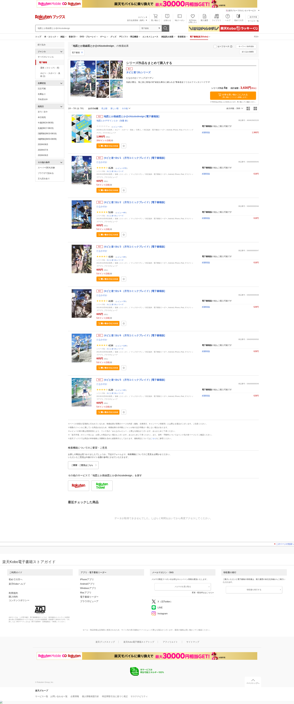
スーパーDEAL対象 (46, 168)
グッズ (113, 37)
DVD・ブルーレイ (88, 37)
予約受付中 (43, 99)
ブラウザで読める (46, 173)
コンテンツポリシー (19, 600)
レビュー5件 (121, 257)
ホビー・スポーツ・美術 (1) (50, 74)
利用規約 (13, 593)
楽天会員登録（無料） (136, 20)
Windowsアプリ (88, 588)
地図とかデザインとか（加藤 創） (112, 120)
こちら (153, 438)
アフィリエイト (170, 642)
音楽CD (72, 37)
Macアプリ (85, 592)
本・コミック (50, 37)
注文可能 (42, 88)
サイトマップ (192, 642)
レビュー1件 (117, 127)
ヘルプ (227, 20)
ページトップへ (253, 683)
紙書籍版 (206, 132)
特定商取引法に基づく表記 (115, 696)
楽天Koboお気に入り (192, 21)
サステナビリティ (139, 696)
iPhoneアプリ (87, 579)
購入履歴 (204, 20)
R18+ (256, 37)
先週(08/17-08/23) (45, 128)
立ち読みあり (44, 178)
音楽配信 (182, 37)
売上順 (104, 108)
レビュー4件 (121, 212)
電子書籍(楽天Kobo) (199, 37)
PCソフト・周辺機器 (128, 37)
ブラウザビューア (89, 601)
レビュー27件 (121, 168)
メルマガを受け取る (182, 587)
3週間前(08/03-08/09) (47, 139)
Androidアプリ (87, 583)
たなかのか (101, 162)
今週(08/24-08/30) (45, 123)
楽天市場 (253, 17)
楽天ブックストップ (105, 642)
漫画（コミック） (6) (49, 68)
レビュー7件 (121, 301)
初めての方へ (16, 579)
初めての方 (238, 20)
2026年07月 (43, 150)
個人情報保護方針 (90, 696)
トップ (38, 37)
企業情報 (74, 696)
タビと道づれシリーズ (115, 171)
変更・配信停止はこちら (202, 593)
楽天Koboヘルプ (17, 583)
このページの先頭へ (285, 544)
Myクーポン (180, 20)
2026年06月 (43, 155)
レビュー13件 (121, 345)
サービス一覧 (253, 21)
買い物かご (155, 20)
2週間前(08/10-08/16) (47, 133)
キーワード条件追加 (246, 46)
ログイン (141, 17)
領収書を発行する (254, 590)
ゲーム (103, 37)
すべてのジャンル (46, 57)
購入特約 (13, 596)
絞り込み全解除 (248, 52)
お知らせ (167, 20)
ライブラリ (216, 20)
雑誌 (62, 37)
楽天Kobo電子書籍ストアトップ (138, 642)
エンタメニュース (150, 37)
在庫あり (42, 94)
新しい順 (115, 108)
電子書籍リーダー (89, 596)
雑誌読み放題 (167, 37)
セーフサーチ (223, 46)
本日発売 (42, 117)
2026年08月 (43, 144)
